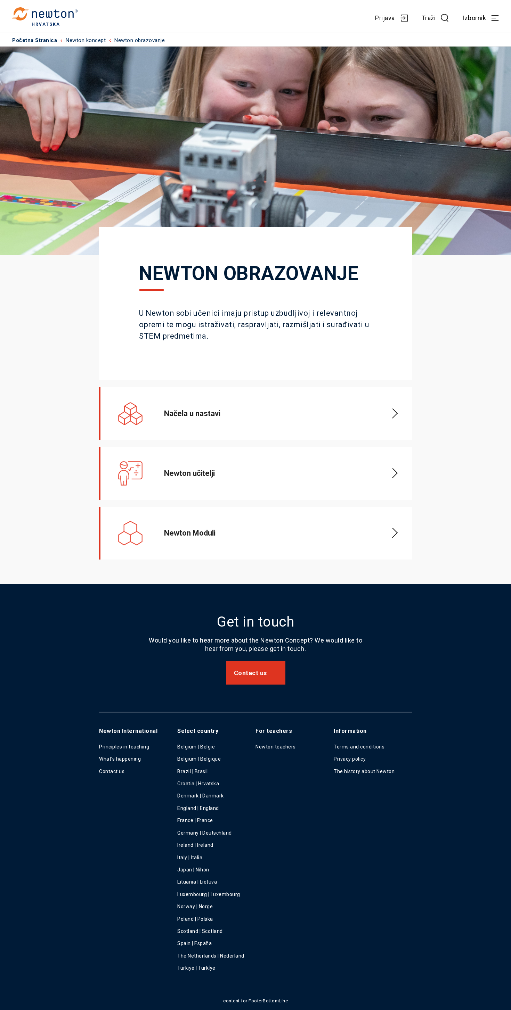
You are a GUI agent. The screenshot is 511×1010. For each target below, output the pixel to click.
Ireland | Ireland (195, 845)
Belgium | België (196, 747)
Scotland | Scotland (200, 931)
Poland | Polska (195, 919)
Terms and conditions (359, 747)
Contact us (250, 673)
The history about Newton (364, 771)
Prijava (385, 18)
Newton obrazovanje (139, 40)
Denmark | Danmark (200, 795)
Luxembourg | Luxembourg (208, 894)
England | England (198, 808)
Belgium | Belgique (199, 759)
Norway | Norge (195, 906)
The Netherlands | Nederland (210, 956)
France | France (195, 820)
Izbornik (474, 18)
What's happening (120, 759)
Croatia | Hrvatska (198, 783)
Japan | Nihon (193, 869)
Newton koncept (86, 40)
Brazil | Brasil (192, 771)
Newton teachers (276, 747)
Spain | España (195, 943)
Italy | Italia (189, 857)
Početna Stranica (34, 40)
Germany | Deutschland (204, 833)
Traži (429, 18)
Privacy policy (350, 759)
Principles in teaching (124, 747)
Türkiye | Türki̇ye (196, 968)
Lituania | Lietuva (197, 882)
